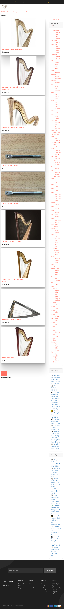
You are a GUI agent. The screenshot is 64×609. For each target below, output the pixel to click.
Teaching (55, 300)
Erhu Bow (55, 158)
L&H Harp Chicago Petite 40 (11, 241)
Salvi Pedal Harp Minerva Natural (13, 127)
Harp (27, 12)
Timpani (55, 260)
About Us (43, 584)
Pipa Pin (55, 96)
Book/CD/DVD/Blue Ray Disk (55, 134)
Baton (54, 37)
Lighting (55, 278)
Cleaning (55, 57)
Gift (54, 67)
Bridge (54, 47)
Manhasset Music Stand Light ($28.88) (55, 421)
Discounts (32, 590)
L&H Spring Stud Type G (10, 165)
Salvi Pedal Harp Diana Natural (12, 49)
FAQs (20, 586)
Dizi (54, 244)
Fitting (54, 65)
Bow (53, 144)
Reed (54, 104)
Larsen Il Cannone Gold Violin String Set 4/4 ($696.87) (55, 520)
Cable (54, 272)
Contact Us (21, 584)
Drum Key (55, 258)
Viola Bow (55, 150)
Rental (54, 294)
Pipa (54, 236)
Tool (54, 126)
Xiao (54, 246)
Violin (54, 344)
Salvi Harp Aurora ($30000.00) (55, 491)
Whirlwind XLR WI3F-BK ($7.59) (55, 388)
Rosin (54, 106)
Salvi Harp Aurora (8, 357)
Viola (54, 346)
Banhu (54, 230)
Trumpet (55, 174)
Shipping (55, 298)
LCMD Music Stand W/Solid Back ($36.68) (55, 440)
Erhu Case (56, 196)
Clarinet (55, 360)
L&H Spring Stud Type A (10, 203)
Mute (54, 86)
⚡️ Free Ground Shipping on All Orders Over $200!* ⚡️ (32, 2)
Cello (54, 348)
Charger (55, 270)
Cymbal (55, 252)
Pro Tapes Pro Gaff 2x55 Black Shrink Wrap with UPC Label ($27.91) (55, 380)
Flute (54, 358)
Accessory (55, 31)
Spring (54, 116)
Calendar (55, 49)
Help (19, 588)
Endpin (55, 63)
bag (54, 180)
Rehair (54, 292)
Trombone (55, 172)
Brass (53, 160)
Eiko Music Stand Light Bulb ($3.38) (55, 428)
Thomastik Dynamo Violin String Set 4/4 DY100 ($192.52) (55, 510)
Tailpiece (55, 122)
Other (53, 362)
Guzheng (55, 238)
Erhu (54, 240)
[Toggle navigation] (61, 6)
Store (9, 12)
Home (3, 12)
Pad (54, 88)
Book (54, 138)
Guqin (54, 242)
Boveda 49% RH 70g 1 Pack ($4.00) (55, 446)
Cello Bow (56, 152)
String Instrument (18, 12)
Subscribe (50, 570)
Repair (54, 296)
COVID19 (55, 248)
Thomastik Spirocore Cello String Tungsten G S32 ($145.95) (55, 541)
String (53, 302)
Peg (54, 94)
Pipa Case (56, 198)
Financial (55, 290)
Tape (54, 124)
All (52, 26)
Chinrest (55, 51)
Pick (54, 102)
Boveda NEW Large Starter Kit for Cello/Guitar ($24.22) (55, 483)
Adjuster (55, 33)
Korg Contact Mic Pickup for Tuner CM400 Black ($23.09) (55, 499)
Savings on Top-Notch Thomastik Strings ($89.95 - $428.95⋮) (55, 472)
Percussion (55, 250)
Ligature (55, 77)
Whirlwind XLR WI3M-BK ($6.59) (55, 394)
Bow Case (56, 194)
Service (54, 288)
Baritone (55, 162)
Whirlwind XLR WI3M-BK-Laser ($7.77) (55, 434)
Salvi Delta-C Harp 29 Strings (12, 319)
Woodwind (55, 356)
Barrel (54, 35)
